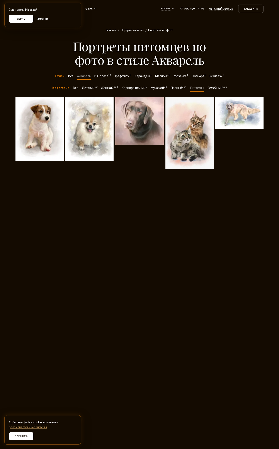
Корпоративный (134, 87)
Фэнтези (216, 75)
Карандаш (142, 75)
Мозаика (181, 75)
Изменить (43, 19)
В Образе (102, 75)
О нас (88, 8)
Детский (89, 87)
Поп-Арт (199, 75)
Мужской (158, 87)
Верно (21, 18)
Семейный (217, 87)
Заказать (251, 8)
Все (70, 76)
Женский (109, 87)
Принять (21, 436)
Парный (178, 87)
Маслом (162, 75)
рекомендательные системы (28, 427)
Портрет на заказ (132, 30)
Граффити (123, 75)
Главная (111, 30)
